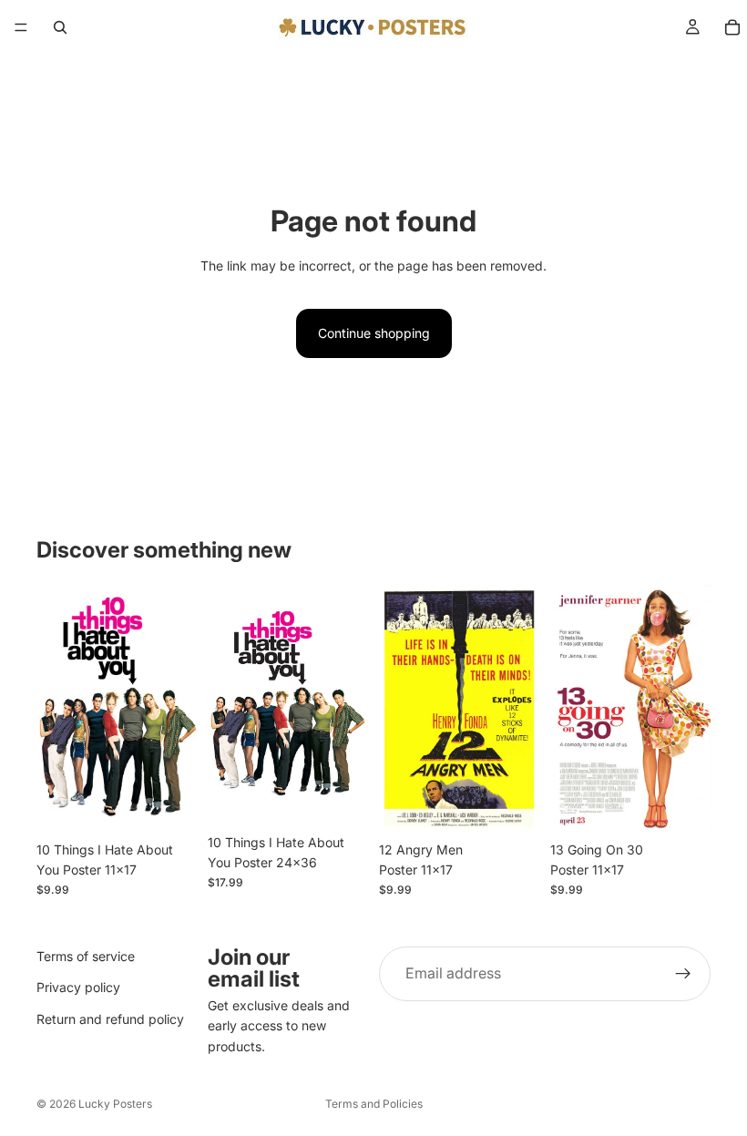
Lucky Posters (115, 1103)
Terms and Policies (374, 1103)
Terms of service (85, 956)
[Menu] (21, 27)
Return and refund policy (110, 1019)
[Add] (168, 804)
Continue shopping (374, 333)
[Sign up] (683, 974)
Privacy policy (78, 988)
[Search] (60, 27)
